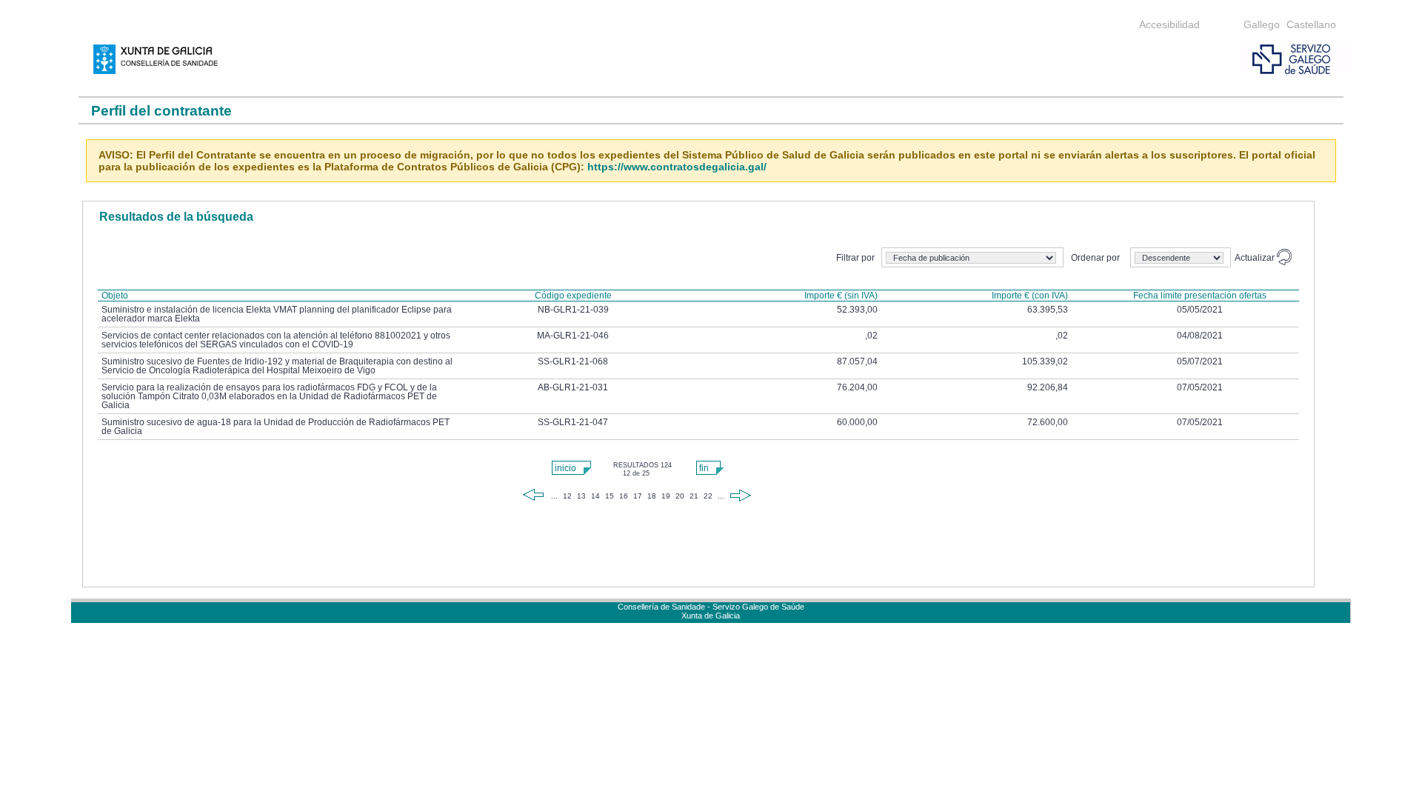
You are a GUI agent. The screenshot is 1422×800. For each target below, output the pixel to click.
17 (637, 496)
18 (651, 496)
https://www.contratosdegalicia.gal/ (677, 167)
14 (595, 496)
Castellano (1311, 24)
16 (623, 496)
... (554, 496)
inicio (565, 468)
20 (679, 496)
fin (704, 468)
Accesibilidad (1169, 24)
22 (708, 496)
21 (694, 496)
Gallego (1262, 24)
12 (567, 496)
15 (609, 496)
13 (581, 496)
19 (665, 496)
